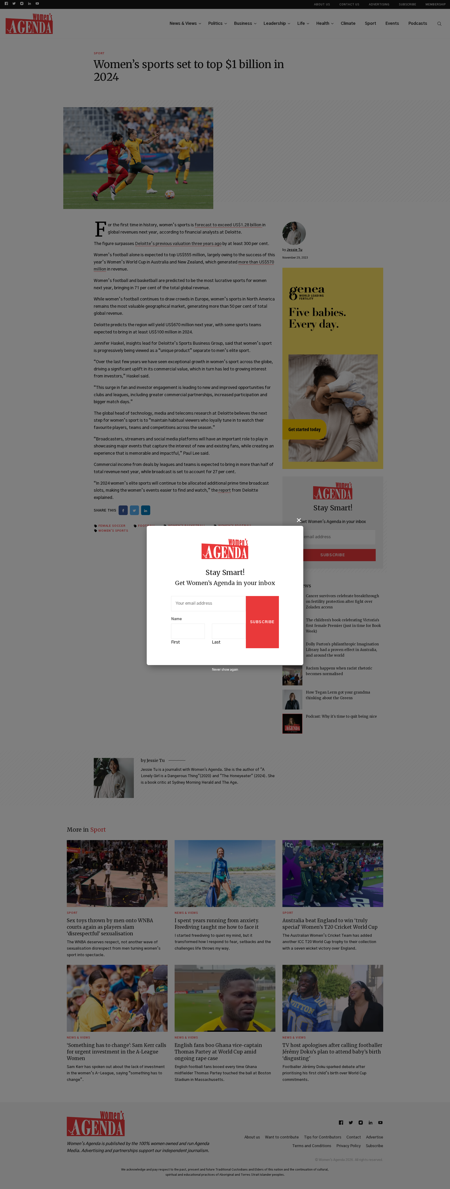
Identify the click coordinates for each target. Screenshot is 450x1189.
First (175, 642)
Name (176, 619)
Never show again (225, 669)
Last (216, 642)
